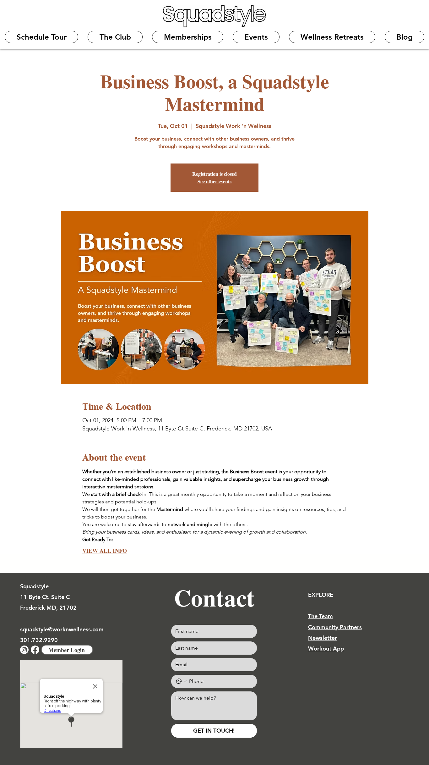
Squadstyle (34, 586)
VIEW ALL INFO (104, 550)
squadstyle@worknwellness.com (62, 629)
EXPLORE (320, 594)
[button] (115, 37)
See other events (214, 181)
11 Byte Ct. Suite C (45, 597)
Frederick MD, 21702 (48, 607)
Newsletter (322, 637)
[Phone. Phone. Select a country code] (181, 681)
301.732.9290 (39, 640)
